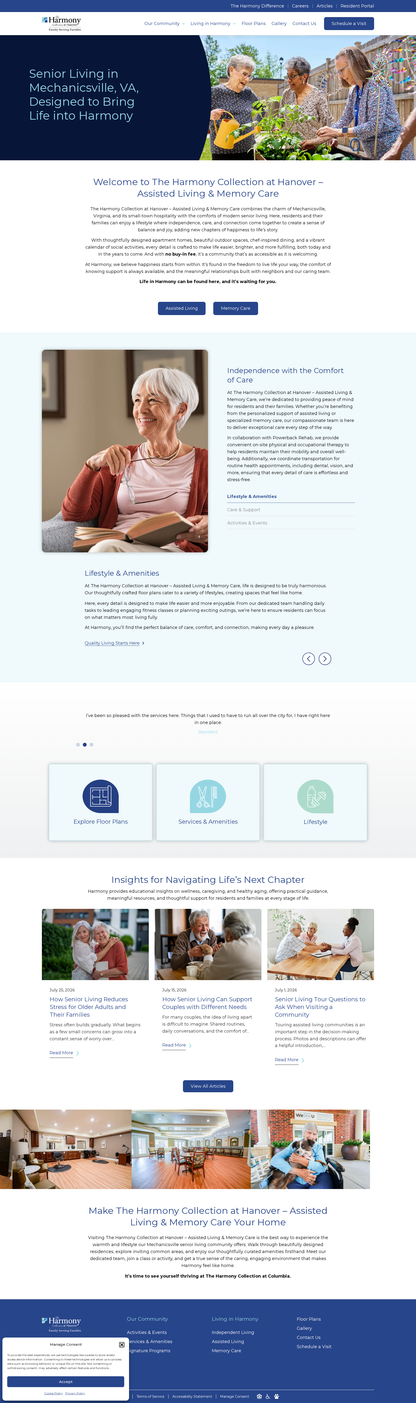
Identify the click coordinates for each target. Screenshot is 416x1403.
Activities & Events (147, 1332)
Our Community (162, 23)
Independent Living (233, 1332)
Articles (325, 6)
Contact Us (304, 23)
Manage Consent (234, 1396)
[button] (121, 1344)
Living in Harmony (210, 23)
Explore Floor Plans (100, 821)
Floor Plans (254, 23)
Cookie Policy (53, 1393)
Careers (300, 6)
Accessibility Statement (192, 1396)
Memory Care (226, 1350)
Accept (65, 1381)
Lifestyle (315, 821)
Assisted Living (228, 1341)
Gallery (279, 23)
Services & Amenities (208, 821)
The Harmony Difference (257, 6)
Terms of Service (150, 1396)
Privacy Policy (75, 1393)
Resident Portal (357, 6)
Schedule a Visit (314, 1346)
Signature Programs (148, 1350)
